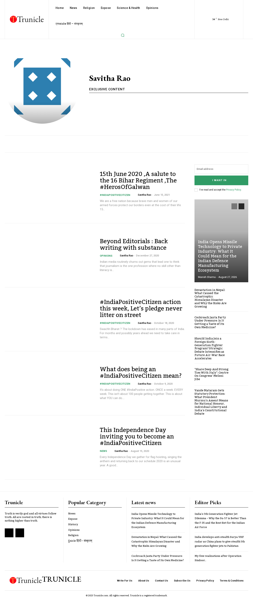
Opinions (106, 255)
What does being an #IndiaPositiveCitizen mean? (141, 373)
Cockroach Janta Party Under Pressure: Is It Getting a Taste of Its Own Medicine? (210, 322)
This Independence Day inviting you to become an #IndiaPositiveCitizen (137, 436)
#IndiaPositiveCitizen (115, 194)
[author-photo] (135, 195)
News (103, 451)
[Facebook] (9, 532)
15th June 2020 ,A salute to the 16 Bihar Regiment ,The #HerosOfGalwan (138, 180)
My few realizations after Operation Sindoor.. (218, 558)
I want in (219, 180)
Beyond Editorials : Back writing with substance (134, 245)
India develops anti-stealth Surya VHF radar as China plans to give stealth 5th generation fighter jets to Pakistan (220, 542)
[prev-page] (234, 206)
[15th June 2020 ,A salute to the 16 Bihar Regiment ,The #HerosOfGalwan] (50, 191)
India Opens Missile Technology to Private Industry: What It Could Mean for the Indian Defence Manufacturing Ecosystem (220, 256)
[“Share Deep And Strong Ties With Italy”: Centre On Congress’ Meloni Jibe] (240, 374)
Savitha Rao (144, 194)
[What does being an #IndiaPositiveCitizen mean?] (50, 383)
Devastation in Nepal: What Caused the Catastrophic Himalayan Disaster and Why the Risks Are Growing (210, 298)
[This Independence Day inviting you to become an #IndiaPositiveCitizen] (50, 447)
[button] (122, 35)
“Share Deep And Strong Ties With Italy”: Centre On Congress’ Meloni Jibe (211, 374)
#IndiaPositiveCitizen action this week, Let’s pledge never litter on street (141, 308)
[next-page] (241, 206)
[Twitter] (19, 532)
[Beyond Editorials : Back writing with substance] (50, 255)
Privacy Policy (233, 189)
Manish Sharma (207, 277)
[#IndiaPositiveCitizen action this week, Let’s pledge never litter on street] (50, 319)
